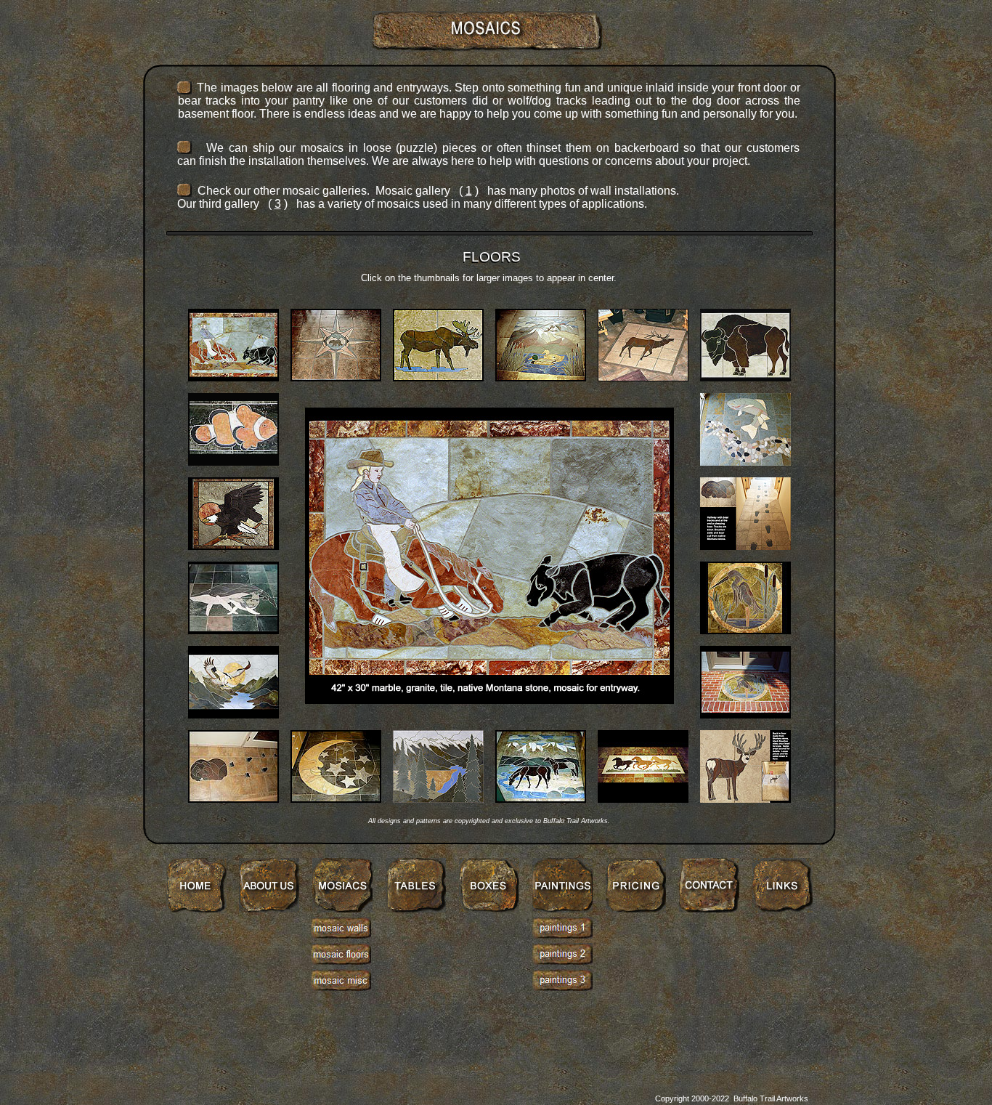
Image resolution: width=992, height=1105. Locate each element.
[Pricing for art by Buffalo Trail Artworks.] (636, 908)
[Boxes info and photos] (489, 908)
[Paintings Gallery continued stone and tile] (562, 961)
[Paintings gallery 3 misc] (562, 987)
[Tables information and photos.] (416, 908)
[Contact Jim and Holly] (709, 908)
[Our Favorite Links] (782, 908)
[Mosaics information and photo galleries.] (342, 908)
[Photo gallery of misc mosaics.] (341, 987)
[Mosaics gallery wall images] (341, 934)
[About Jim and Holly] (269, 908)
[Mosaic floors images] (341, 961)
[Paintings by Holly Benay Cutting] (562, 908)
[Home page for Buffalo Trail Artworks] (196, 908)
